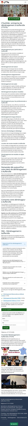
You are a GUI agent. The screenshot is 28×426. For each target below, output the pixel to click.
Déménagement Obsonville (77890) (12, 298)
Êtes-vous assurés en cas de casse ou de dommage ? (12, 278)
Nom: (3, 318)
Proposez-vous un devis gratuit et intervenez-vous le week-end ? (11, 283)
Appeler (14, 424)
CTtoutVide (3, 417)
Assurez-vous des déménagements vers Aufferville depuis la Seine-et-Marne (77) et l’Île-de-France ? (13, 261)
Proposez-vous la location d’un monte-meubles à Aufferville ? (12, 267)
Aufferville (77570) (5, 401)
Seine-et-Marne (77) (22, 417)
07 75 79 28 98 (14, 19)
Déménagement (12, 417)
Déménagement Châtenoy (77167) (11, 300)
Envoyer (6, 328)
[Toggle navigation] (25, 2)
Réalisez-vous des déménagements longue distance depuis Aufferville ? (13, 272)
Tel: (3, 322)
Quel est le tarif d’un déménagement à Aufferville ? (12, 244)
